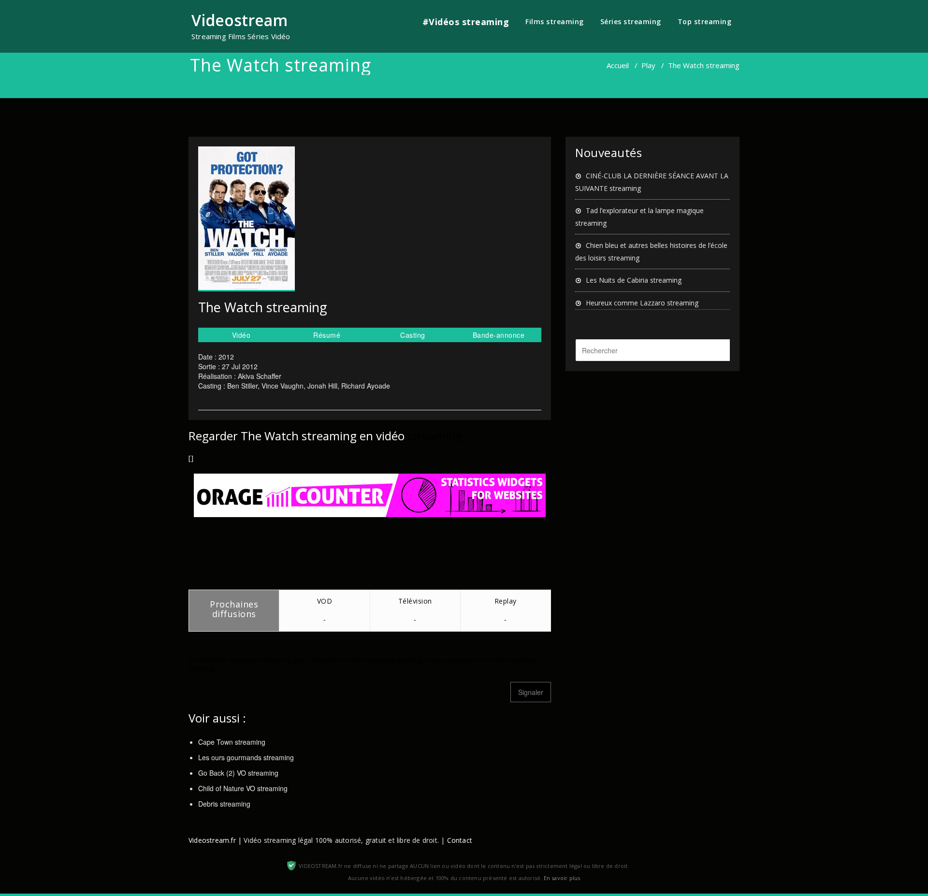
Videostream (239, 20)
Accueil (618, 65)
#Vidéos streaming (465, 22)
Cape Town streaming (231, 742)
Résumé (326, 335)
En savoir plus (562, 878)
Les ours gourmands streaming (246, 757)
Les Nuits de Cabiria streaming (634, 280)
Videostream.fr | (215, 840)
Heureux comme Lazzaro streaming (642, 302)
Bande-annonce (499, 335)
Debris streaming (224, 804)
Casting (412, 335)
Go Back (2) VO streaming (238, 773)
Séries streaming (630, 21)
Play (648, 65)
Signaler (530, 692)
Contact (459, 840)
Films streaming (554, 21)
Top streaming (705, 21)
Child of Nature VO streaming (243, 788)
